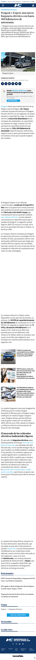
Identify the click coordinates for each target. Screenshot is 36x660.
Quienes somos (3, 649)
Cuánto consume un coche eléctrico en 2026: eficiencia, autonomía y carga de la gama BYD (25, 353)
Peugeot (4, 106)
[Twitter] (5, 83)
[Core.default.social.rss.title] (23, 643)
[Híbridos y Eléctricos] (18, 640)
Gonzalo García (7, 78)
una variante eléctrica (9, 217)
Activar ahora (12, 100)
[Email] (19, 83)
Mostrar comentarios (18, 615)
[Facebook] (2, 83)
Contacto (10, 648)
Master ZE (11, 549)
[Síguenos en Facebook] (13, 643)
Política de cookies (23, 649)
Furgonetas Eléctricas (9, 10)
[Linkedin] (9, 83)
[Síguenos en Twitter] (16, 643)
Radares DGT (26, 1)
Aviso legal (16, 649)
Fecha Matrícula (31, 649)
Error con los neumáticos (14, 1)
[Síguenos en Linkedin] (19, 643)
